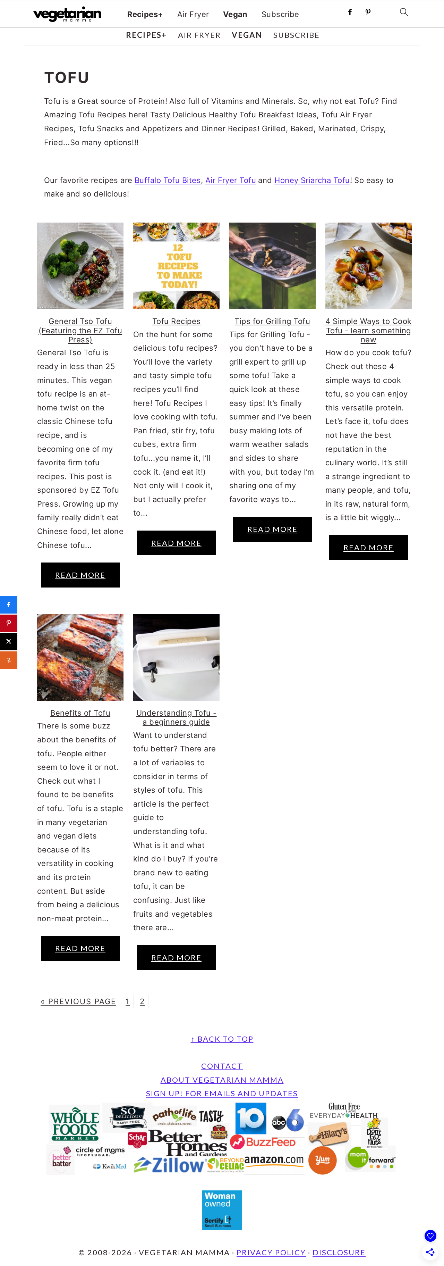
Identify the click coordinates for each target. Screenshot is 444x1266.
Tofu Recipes (176, 321)
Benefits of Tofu (80, 712)
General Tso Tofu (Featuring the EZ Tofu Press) (80, 330)
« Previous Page (78, 1001)
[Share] (8, 605)
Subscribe (280, 14)
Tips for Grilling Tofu (272, 321)
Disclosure (339, 1252)
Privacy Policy (271, 1252)
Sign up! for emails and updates (222, 1093)
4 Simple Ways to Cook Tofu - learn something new (368, 330)
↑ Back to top (222, 1038)
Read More (80, 575)
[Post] (8, 641)
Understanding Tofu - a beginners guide (176, 717)
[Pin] (8, 623)
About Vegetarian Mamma (222, 1079)
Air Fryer (193, 14)
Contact (222, 1066)
